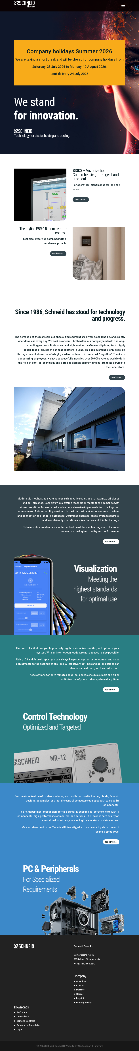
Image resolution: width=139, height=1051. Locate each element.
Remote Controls (25, 1021)
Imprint (80, 998)
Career (79, 994)
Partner (80, 989)
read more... (81, 199)
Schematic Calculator (28, 1025)
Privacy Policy (83, 1002)
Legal (19, 1029)
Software (21, 1012)
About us (81, 981)
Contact (80, 985)
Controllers (22, 1016)
